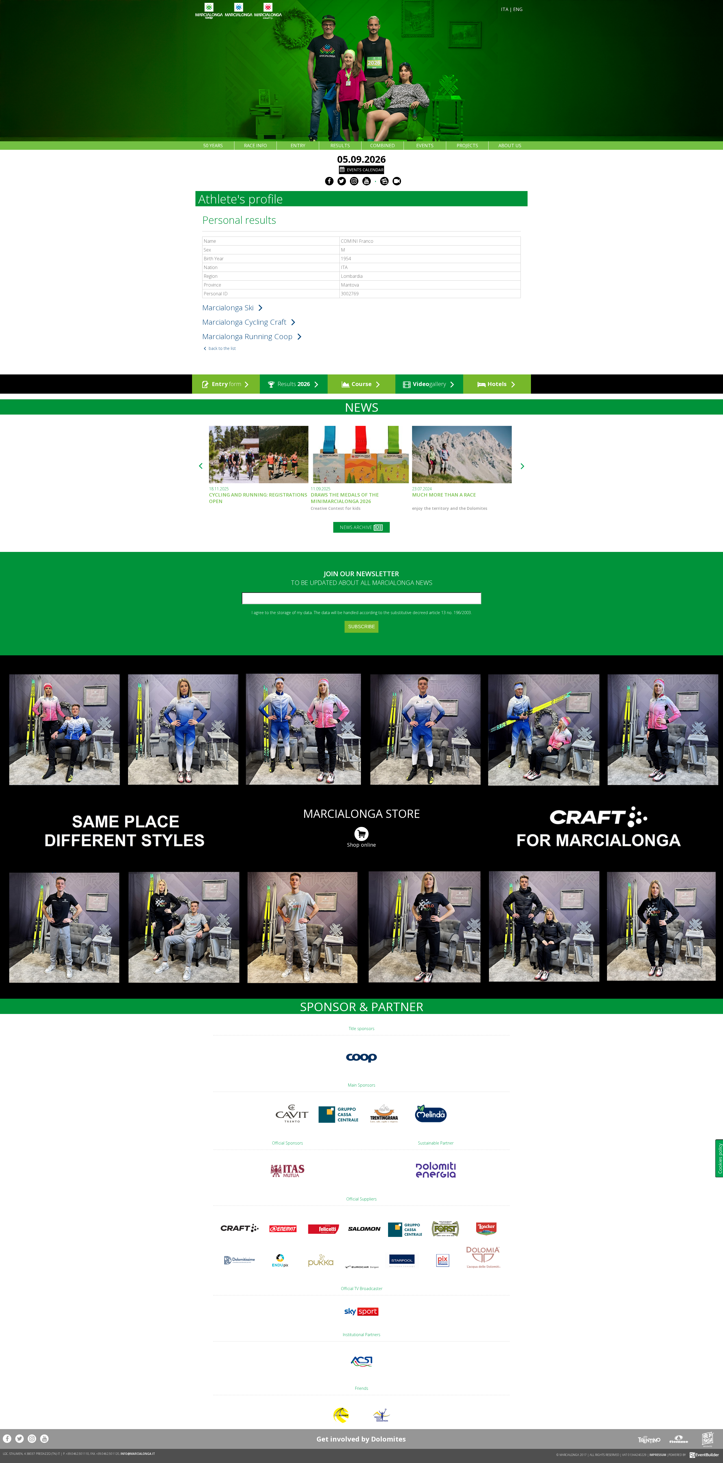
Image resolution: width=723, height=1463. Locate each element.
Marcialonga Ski (229, 307)
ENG (517, 9)
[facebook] (329, 181)
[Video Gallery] (397, 181)
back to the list (222, 348)
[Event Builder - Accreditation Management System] (703, 1455)
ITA (504, 9)
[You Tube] (366, 181)
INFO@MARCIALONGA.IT (138, 1454)
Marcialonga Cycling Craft (245, 322)
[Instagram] (354, 181)
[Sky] (361, 1318)
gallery (430, 384)
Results (293, 384)
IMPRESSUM (658, 1455)
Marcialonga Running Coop (248, 336)
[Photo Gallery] (384, 181)
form (226, 384)
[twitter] (341, 181)
